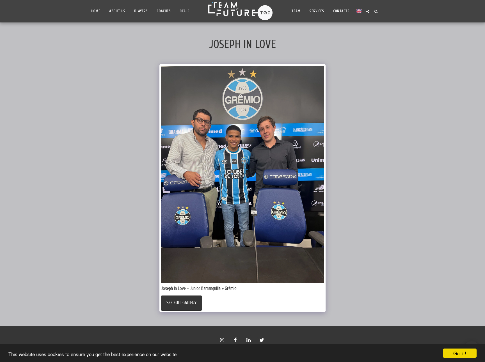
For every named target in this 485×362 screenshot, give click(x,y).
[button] (368, 11)
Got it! (459, 353)
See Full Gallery (181, 302)
